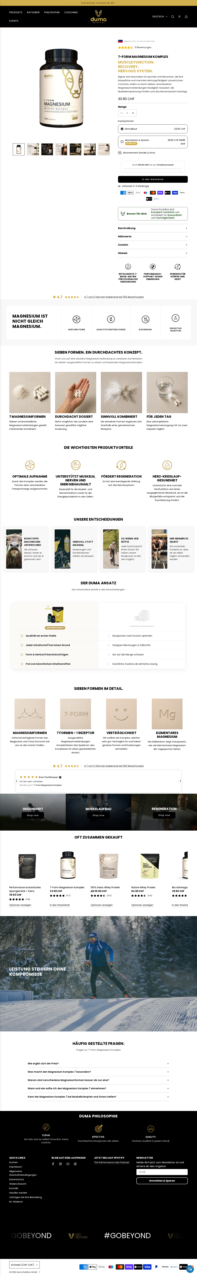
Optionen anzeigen (20, 905)
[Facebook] (53, 1163)
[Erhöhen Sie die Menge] (133, 113)
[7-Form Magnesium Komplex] (68, 865)
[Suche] (172, 16)
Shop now (33, 815)
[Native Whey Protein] (149, 865)
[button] (13, 88)
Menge (122, 106)
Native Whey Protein (143, 887)
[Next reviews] (181, 781)
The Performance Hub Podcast (111, 1162)
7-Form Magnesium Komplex (67, 887)
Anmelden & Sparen (162, 1180)
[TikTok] (75, 1163)
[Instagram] (60, 1163)
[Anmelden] (179, 16)
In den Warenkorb (60, 905)
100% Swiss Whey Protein (105, 887)
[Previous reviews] (16, 781)
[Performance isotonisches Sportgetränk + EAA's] (27, 865)
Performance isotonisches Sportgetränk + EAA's (25, 889)
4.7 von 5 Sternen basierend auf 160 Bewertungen (114, 297)
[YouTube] (67, 1163)
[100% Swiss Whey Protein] (109, 865)
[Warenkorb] (186, 16)
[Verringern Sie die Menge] (121, 113)
